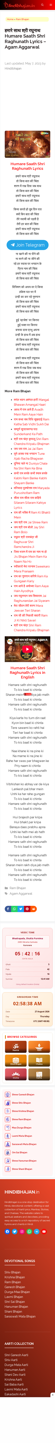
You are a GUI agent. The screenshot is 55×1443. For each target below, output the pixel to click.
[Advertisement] (27, 720)
